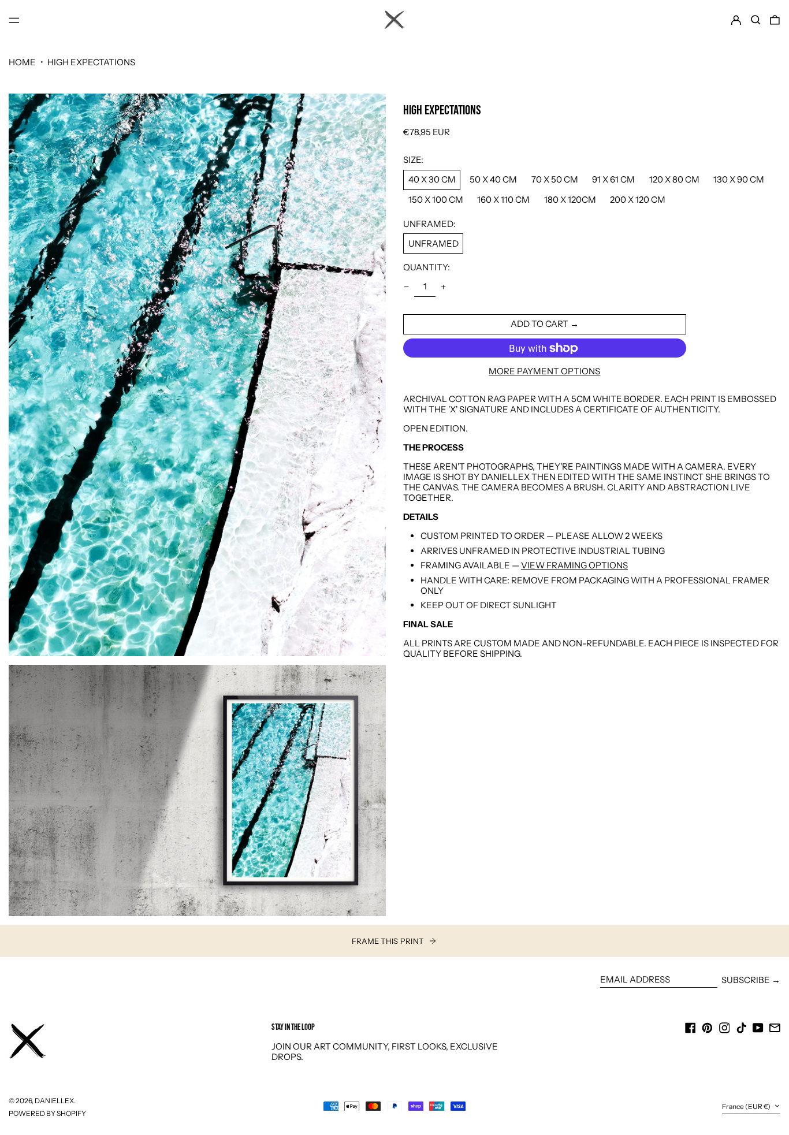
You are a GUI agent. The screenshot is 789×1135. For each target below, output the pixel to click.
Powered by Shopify (47, 1113)
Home (22, 62)
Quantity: (426, 267)
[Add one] (443, 287)
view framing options (574, 565)
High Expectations (91, 62)
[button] (755, 20)
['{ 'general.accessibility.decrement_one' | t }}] (406, 287)
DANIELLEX (54, 1100)
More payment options (544, 371)
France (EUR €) (747, 1107)
